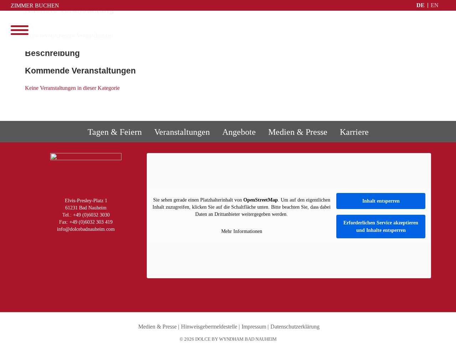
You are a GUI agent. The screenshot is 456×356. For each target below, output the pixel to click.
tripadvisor (113, 243)
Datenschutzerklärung (295, 327)
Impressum (254, 327)
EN (435, 5)
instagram (54, 243)
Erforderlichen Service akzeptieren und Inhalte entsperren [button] (380, 226)
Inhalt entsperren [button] (381, 201)
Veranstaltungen (182, 132)
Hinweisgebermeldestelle (209, 327)
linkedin (99, 243)
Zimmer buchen (35, 5)
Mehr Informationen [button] (241, 231)
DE (420, 5)
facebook (68, 243)
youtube (84, 243)
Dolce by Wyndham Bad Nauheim (228, 31)
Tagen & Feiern (115, 132)
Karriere (354, 132)
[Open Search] (442, 30)
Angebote (239, 132)
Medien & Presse (297, 132)
